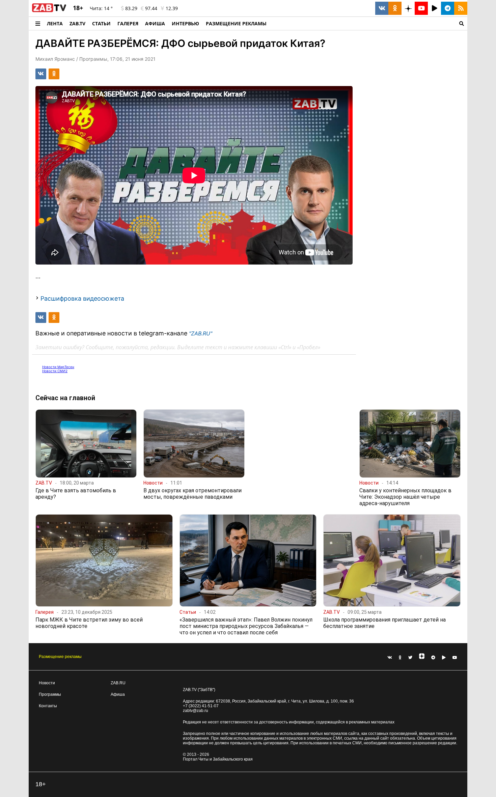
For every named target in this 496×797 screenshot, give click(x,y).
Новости (47, 683)
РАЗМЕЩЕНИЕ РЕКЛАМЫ (236, 23)
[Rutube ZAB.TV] (434, 8)
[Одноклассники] (400, 657)
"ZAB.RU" (200, 333)
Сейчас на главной (65, 398)
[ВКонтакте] (389, 657)
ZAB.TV (77, 23)
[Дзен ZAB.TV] (408, 8)
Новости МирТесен (58, 367)
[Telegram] (433, 657)
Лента (55, 23)
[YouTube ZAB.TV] (421, 8)
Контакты (48, 706)
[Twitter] (410, 657)
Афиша (155, 23)
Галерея (127, 23)
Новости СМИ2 (54, 371)
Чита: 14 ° (101, 8)
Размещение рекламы (60, 656)
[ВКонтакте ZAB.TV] (381, 8)
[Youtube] (454, 657)
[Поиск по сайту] (368, 23)
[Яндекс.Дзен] (421, 657)
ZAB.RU (118, 683)
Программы (50, 694)
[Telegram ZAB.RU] (447, 8)
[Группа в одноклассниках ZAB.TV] (395, 8)
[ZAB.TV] (49, 10)
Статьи (101, 23)
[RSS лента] (460, 8)
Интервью (185, 23)
